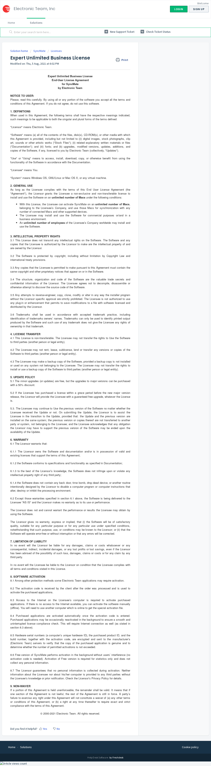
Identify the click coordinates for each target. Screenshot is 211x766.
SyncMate (39, 51)
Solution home (19, 51)
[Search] (11, 32)
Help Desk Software (98, 757)
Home (11, 22)
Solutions (36, 22)
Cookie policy (190, 747)
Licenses (56, 51)
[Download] (98, 339)
